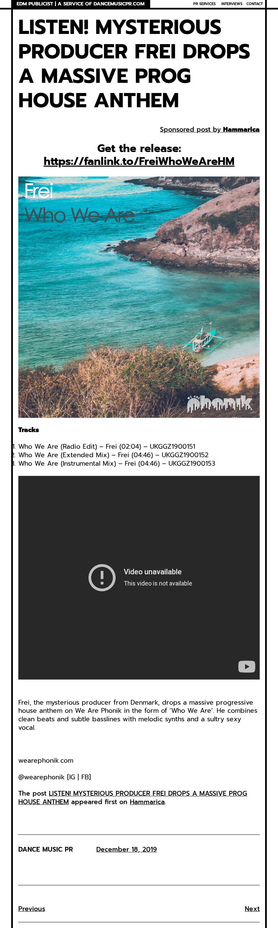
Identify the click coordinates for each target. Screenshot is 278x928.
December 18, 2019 (126, 849)
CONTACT (254, 3)
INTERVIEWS (231, 3)
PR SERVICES (204, 3)
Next (252, 909)
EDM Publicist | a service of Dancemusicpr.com (80, 3)
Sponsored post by (191, 129)
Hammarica (241, 129)
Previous (31, 909)
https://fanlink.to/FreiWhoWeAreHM (139, 161)
